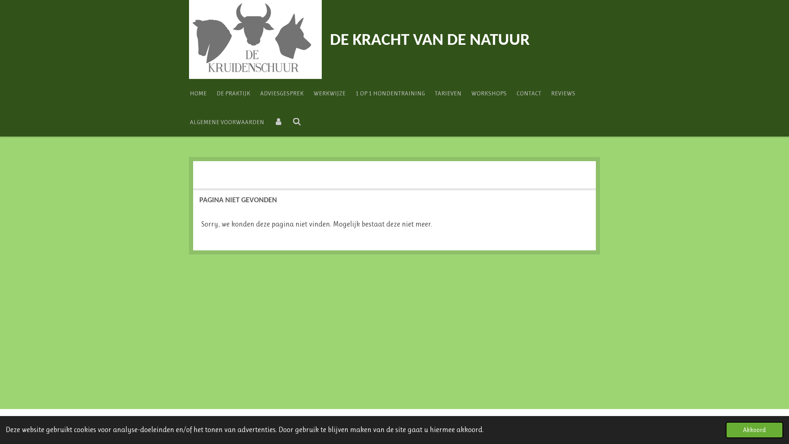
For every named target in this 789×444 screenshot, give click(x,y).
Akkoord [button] (754, 430)
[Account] (278, 122)
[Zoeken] (297, 122)
